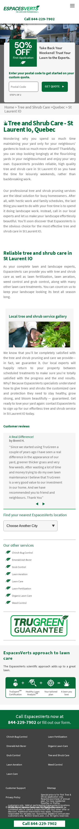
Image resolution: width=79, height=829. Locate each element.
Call (39, 18)
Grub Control (19, 567)
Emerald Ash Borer (22, 559)
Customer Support (15, 788)
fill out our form (56, 722)
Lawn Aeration (20, 574)
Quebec (59, 107)
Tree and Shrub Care (33, 107)
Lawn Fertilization (21, 588)
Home (9, 107)
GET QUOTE (55, 86)
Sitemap (51, 788)
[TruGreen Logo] (21, 12)
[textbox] (23, 87)
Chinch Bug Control (22, 552)
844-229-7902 (22, 722)
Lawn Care (17, 581)
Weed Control (19, 602)
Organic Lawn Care (22, 595)
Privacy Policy (13, 797)
